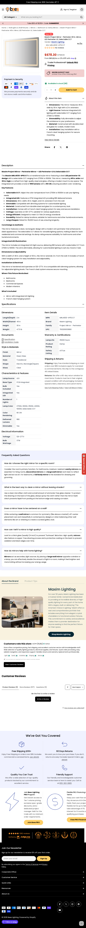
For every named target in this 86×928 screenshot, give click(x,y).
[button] (3, 23)
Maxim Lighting (57, 42)
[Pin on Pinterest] (67, 147)
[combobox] (43, 17)
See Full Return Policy (73, 388)
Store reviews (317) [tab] (27, 687)
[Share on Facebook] (54, 147)
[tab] (10, 582)
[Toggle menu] (3, 9)
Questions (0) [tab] (41, 687)
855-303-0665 (65, 783)
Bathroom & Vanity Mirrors (48, 28)
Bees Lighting (13, 917)
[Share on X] (60, 147)
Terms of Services (31, 864)
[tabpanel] (43, 612)
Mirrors (33, 28)
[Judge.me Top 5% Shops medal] (64, 835)
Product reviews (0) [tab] (10, 687)
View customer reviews (14, 664)
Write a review (43, 699)
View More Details (52, 140)
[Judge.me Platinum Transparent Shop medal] (47, 835)
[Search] (81, 17)
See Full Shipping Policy (54, 388)
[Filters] (67, 687)
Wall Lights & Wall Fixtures (18, 28)
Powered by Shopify (27, 917)
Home (4, 28)
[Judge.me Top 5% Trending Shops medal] (73, 835)
